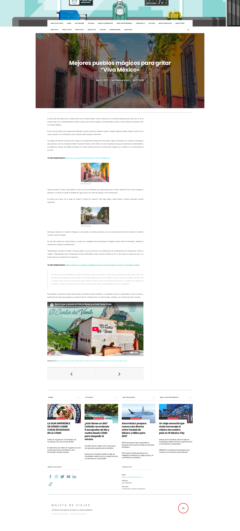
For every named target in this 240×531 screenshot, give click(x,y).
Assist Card (60, 361)
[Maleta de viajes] (120, 10)
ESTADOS (139, 80)
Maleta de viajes (57, 23)
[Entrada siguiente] (119, 374)
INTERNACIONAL (115, 30)
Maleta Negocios (165, 23)
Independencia (79, 361)
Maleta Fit (54, 30)
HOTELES (103, 30)
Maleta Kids (180, 23)
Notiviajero (79, 23)
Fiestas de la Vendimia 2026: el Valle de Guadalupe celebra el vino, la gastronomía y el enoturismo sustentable (101, 456)
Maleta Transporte (105, 23)
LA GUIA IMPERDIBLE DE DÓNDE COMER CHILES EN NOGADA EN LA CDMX (58, 428)
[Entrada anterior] (71, 374)
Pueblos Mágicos (100, 361)
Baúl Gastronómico (124, 23)
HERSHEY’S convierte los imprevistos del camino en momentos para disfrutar (174, 451)
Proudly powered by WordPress (60, 513)
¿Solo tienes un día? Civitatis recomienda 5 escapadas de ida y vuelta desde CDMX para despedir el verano (97, 431)
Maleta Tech (67, 30)
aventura (66, 361)
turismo (108, 361)
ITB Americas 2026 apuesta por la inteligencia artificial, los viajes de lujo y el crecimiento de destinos (137, 455)
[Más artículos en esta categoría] (79, 397)
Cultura (152, 23)
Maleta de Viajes (122, 80)
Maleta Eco (79, 30)
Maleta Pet (92, 30)
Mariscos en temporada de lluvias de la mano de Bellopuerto (88, 158)
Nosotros (128, 30)
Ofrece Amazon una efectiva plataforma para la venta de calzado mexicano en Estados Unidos (103, 265)
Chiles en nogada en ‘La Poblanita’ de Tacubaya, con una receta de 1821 (61, 440)
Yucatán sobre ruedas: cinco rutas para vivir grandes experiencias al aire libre (100, 447)
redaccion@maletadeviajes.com (132, 477)
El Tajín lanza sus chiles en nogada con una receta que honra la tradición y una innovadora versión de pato (64, 450)
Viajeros (120, 361)
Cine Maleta (140, 23)
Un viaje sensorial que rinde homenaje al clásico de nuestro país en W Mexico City (171, 428)
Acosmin (84, 513)
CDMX (69, 23)
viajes (125, 361)
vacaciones (114, 361)
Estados (91, 23)
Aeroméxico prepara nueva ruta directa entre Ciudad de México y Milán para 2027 (134, 430)
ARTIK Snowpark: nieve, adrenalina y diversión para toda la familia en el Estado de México (138, 444)
